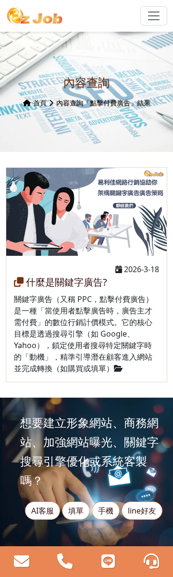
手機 (105, 510)
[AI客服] (151, 561)
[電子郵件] (22, 561)
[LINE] (108, 561)
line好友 (142, 510)
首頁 (40, 102)
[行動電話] (65, 561)
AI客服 (42, 510)
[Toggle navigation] (153, 15)
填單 (76, 510)
